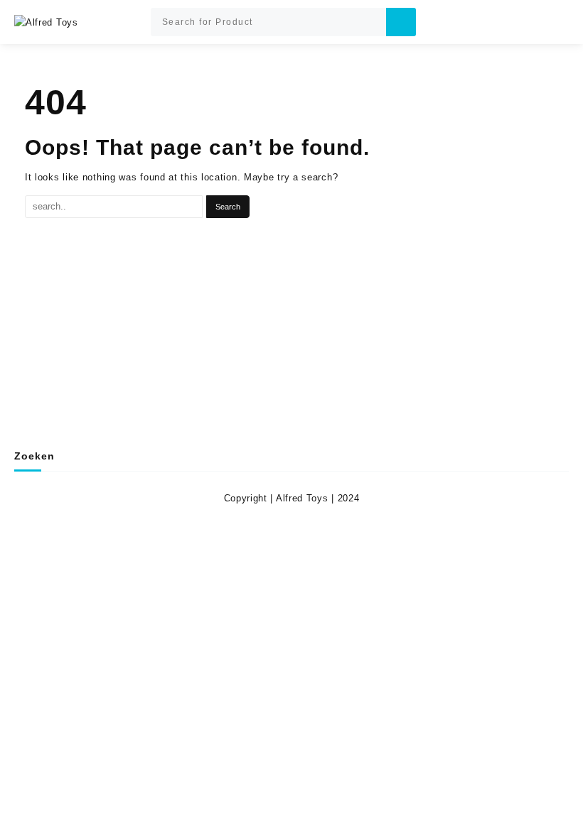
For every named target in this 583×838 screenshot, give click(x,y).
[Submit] (401, 22)
